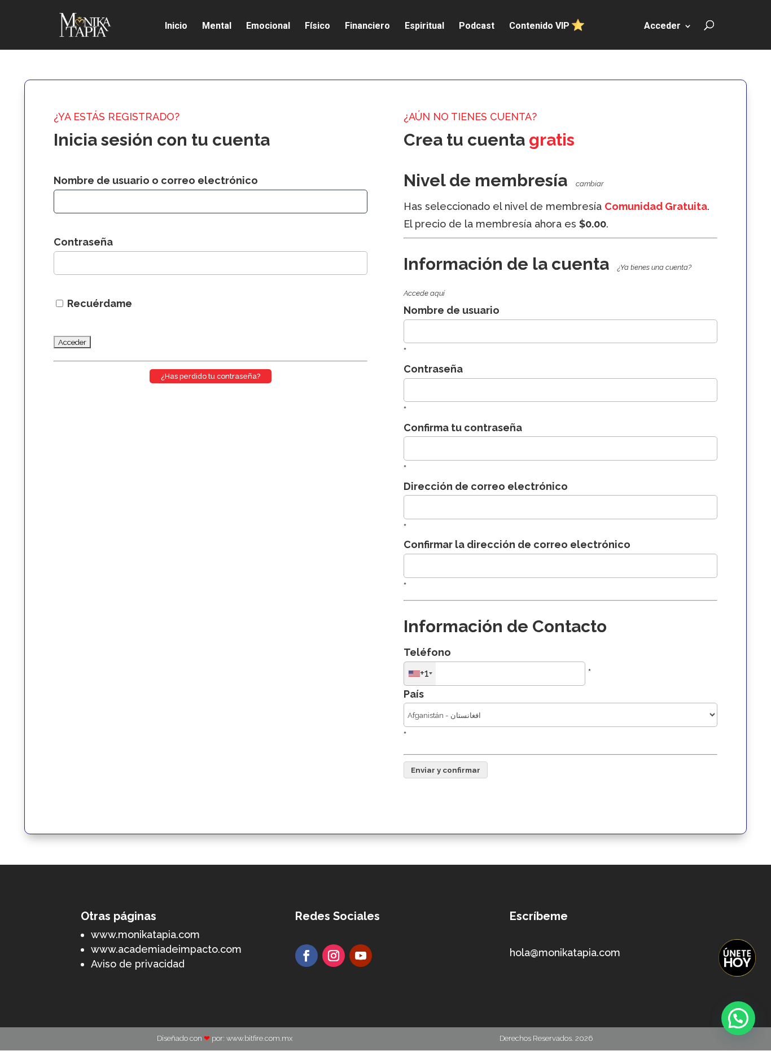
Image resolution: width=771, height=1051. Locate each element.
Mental (216, 26)
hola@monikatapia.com (565, 952)
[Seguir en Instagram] (333, 955)
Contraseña (83, 242)
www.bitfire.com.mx (259, 1038)
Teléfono (427, 652)
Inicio (176, 26)
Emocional (268, 26)
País (414, 694)
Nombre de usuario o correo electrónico (156, 180)
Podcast (476, 26)
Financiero (367, 26)
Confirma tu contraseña (463, 427)
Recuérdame (98, 303)
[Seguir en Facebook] (306, 955)
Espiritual (424, 26)
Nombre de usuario (452, 310)
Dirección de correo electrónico (486, 486)
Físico (317, 26)
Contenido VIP (540, 25)
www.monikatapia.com (145, 934)
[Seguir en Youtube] (360, 955)
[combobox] (420, 673)
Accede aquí (424, 293)
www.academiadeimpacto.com (166, 949)
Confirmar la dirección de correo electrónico (517, 544)
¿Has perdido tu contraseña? (210, 376)
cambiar (589, 183)
